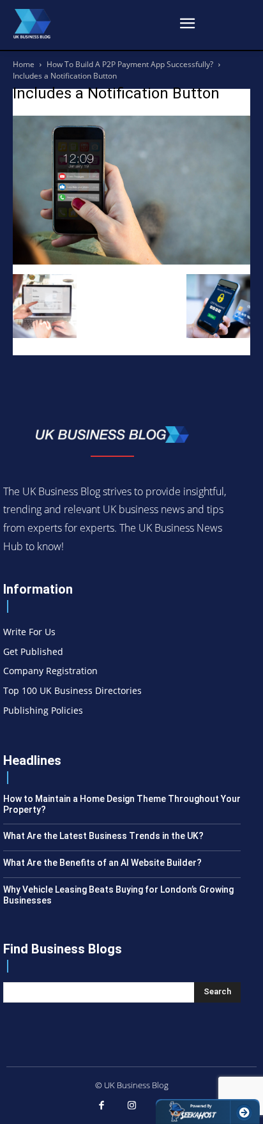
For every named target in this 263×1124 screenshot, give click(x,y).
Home (23, 64)
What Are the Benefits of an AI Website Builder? (102, 863)
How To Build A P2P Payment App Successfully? (130, 64)
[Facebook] (101, 1106)
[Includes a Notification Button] (131, 261)
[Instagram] (131, 1106)
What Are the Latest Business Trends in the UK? (103, 836)
